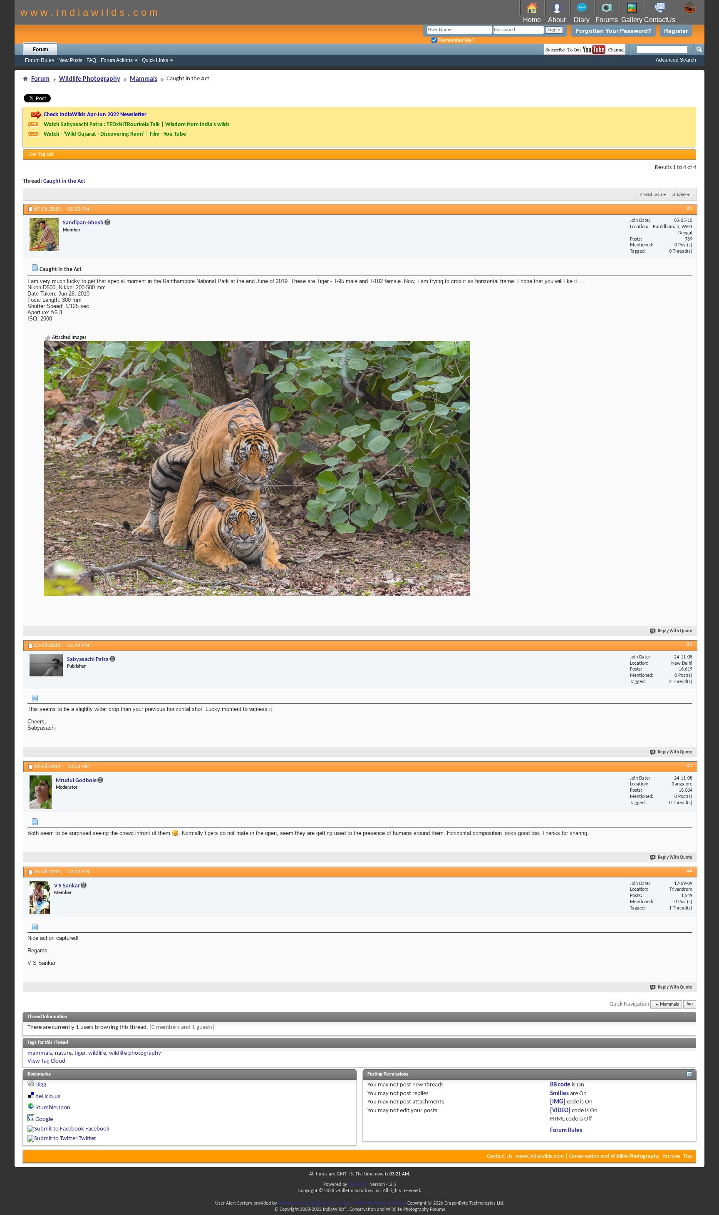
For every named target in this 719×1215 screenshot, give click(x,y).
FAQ (91, 60)
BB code (560, 1085)
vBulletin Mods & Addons (380, 1203)
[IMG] (557, 1102)
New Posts (70, 60)
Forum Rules (39, 60)
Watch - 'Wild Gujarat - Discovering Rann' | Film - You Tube (115, 134)
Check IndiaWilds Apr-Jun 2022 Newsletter (95, 115)
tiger (79, 1053)
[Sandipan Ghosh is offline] (44, 234)
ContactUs (659, 19)
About (556, 19)
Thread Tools (650, 194)
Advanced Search (676, 60)
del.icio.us (47, 1096)
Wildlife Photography (89, 79)
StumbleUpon (52, 1108)
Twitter (87, 1138)
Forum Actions (117, 60)
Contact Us (499, 1156)
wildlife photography (135, 1053)
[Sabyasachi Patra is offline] (46, 665)
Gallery (631, 19)
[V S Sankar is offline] (40, 897)
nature (63, 1053)
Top (689, 1004)
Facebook (97, 1129)
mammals (39, 1053)
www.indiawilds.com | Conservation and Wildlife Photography (587, 1156)
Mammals (143, 79)
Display (679, 194)
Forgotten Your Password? (613, 30)
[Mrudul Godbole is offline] (41, 792)
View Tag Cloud (46, 1061)
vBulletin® (358, 1184)
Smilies (559, 1094)
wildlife (97, 1053)
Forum (40, 49)
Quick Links (155, 60)
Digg (40, 1085)
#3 (689, 765)
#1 (689, 208)
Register (676, 30)
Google (44, 1119)
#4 (689, 871)
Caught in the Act (64, 181)
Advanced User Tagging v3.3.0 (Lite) (314, 1203)
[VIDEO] (560, 1111)
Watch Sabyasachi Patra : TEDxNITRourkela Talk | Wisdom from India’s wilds (137, 125)
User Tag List (40, 154)
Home (532, 19)
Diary (582, 19)
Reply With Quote (675, 631)
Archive (671, 1156)
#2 (689, 644)
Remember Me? (456, 40)
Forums (606, 19)
